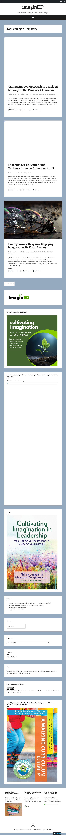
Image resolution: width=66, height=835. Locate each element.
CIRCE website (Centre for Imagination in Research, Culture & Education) (29, 603)
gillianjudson (23, 251)
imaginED (33, 7)
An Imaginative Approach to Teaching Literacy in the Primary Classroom (33, 88)
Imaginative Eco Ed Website (16, 610)
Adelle (22, 94)
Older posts (9, 284)
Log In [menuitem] (61, 1)
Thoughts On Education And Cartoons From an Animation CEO (31, 166)
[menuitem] (1, 1)
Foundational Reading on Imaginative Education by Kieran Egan (12, 799)
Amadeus (39, 829)
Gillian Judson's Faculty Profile (17, 607)
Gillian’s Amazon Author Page (15, 381)
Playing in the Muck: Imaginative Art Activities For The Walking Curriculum (52, 799)
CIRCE (30, 172)
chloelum (23, 172)
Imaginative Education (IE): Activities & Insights (40, 94)
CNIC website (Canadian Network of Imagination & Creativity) (26, 605)
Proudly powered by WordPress (22, 829)
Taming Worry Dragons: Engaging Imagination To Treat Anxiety (30, 245)
